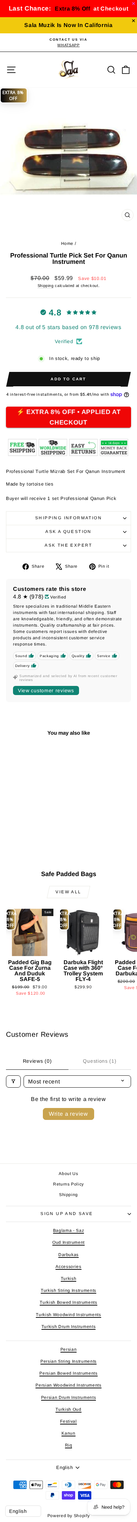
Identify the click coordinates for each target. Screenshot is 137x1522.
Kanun (68, 1433)
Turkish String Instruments (68, 1290)
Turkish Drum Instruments (68, 1326)
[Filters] (13, 1081)
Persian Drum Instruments (68, 1397)
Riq (68, 1445)
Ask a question (68, 531)
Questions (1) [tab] (99, 1061)
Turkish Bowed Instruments (68, 1302)
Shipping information (68, 517)
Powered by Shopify (68, 1515)
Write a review (68, 1114)
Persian (68, 1349)
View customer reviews (46, 690)
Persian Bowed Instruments (68, 1373)
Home (67, 243)
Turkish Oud (68, 1409)
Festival (68, 1421)
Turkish (69, 1278)
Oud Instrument (68, 1242)
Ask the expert (68, 545)
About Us (68, 1173)
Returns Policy (68, 1184)
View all (68, 891)
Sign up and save (66, 1213)
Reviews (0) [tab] (37, 1061)
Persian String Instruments (68, 1361)
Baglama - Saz (68, 1230)
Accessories (68, 1266)
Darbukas (68, 1254)
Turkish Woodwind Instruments (68, 1314)
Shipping (46, 285)
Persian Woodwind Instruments (68, 1385)
